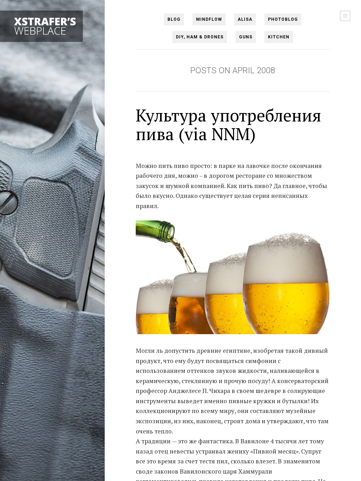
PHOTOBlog (283, 19)
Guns (245, 37)
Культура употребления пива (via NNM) (228, 124)
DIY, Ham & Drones (200, 37)
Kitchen (278, 37)
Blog (173, 19)
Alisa (245, 19)
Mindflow (209, 19)
